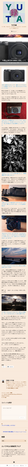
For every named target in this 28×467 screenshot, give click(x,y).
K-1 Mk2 (8, 394)
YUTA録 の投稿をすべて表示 (12, 388)
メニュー (15, 31)
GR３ (5, 394)
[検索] (25, 441)
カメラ (8, 392)
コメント (22, 417)
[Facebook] (14, 462)
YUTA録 (14, 25)
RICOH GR (12, 394)
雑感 (11, 392)
